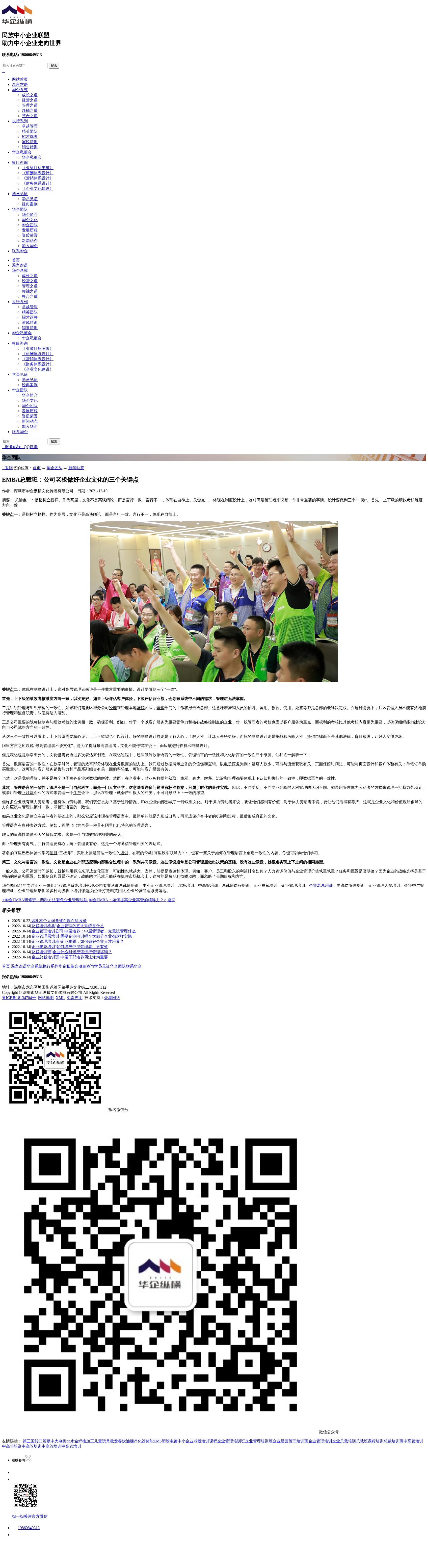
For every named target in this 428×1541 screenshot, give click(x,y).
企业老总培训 (321, 885)
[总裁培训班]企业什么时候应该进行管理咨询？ (71, 952)
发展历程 (30, 230)
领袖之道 (30, 110)
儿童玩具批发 (106, 1441)
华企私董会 (22, 152)
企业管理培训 (320, 1441)
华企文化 (30, 220)
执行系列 (20, 121)
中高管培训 (413, 1441)
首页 (16, 260)
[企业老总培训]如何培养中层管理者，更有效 (69, 947)
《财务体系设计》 (38, 183)
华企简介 (30, 214)
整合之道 (30, 116)
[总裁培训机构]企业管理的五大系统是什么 (67, 926)
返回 (7, 468)
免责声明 (74, 998)
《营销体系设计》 (38, 178)
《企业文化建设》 (38, 188)
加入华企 (30, 246)
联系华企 (20, 251)
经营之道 (30, 100)
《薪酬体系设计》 (38, 173)
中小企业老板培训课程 (197, 1441)
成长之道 (30, 95)
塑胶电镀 (170, 1441)
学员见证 (20, 194)
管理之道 (30, 105)
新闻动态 (30, 240)
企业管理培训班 (231, 1441)
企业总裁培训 (344, 1441)
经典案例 (30, 204)
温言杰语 (20, 84)
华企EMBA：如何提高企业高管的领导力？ (127, 900)
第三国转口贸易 (37, 1441)
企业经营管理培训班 (290, 1441)
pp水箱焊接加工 (80, 1441)
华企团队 (20, 209)
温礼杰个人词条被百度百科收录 (58, 921)
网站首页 (20, 79)
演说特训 (30, 142)
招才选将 (30, 136)
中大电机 (58, 1441)
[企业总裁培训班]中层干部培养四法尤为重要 (69, 957)
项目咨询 (20, 162)
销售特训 (30, 147)
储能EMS (154, 1441)
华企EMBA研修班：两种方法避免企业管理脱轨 (45, 900)
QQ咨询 (29, 447)
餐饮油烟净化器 (132, 1441)
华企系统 (20, 90)
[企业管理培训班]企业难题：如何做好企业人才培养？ (77, 941)
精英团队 (30, 131)
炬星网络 (112, 998)
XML (60, 998)
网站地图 (46, 998)
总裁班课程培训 (370, 1441)
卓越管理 (30, 126)
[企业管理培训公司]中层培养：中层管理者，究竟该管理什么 (83, 931)
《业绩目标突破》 (38, 168)
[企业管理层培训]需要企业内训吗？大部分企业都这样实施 (81, 936)
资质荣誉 (30, 235)
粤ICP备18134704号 (19, 998)
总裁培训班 (393, 1441)
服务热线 (11, 447)
